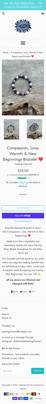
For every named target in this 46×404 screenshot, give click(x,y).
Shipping (23, 182)
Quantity (23, 194)
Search (5, 314)
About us (6, 318)
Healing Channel (26, 385)
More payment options (23, 221)
